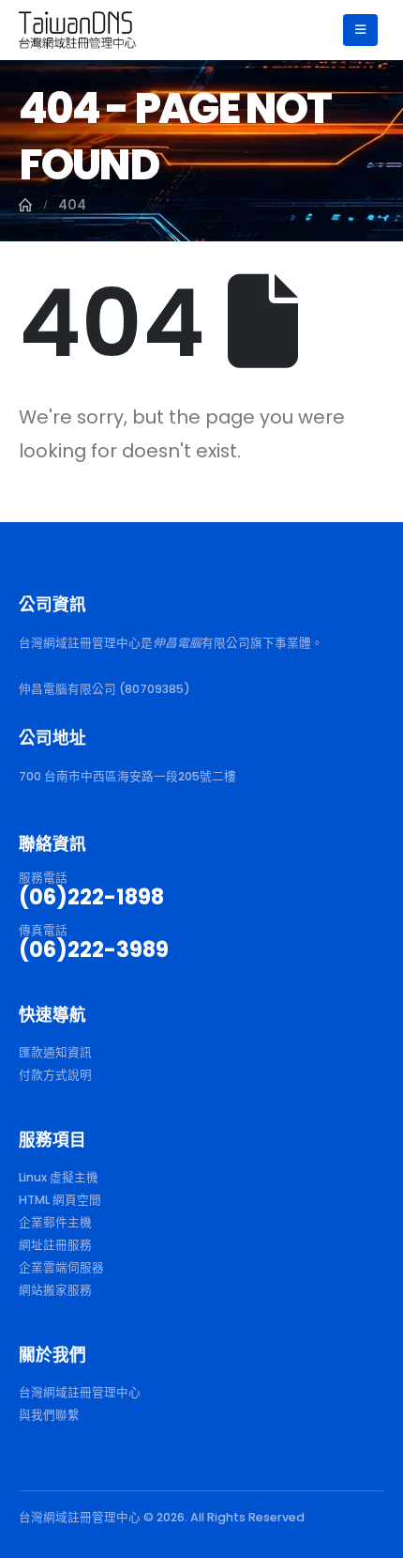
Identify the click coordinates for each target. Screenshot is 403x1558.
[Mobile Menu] (360, 30)
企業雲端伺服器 (61, 1267)
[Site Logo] (77, 29)
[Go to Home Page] (25, 204)
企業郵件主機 (55, 1222)
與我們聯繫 (49, 1415)
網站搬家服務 (55, 1290)
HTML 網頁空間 (60, 1200)
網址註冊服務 (55, 1245)
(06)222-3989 (94, 949)
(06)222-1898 (91, 897)
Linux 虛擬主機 (58, 1177)
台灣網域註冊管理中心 (80, 1392)
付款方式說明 (55, 1075)
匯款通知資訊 (55, 1052)
